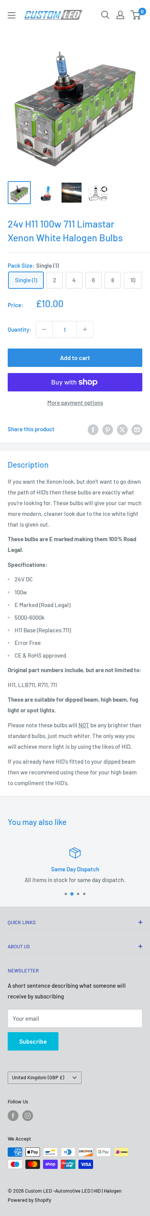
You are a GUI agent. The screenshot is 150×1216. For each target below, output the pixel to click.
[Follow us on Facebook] (13, 1115)
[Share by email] (137, 429)
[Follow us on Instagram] (27, 1115)
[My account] (120, 15)
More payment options (75, 402)
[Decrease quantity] (44, 329)
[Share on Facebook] (93, 429)
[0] (136, 15)
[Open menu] (11, 15)
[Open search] (105, 15)
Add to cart (75, 357)
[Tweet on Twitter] (122, 429)
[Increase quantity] (85, 329)
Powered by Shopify (29, 1200)
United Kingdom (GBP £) (38, 1077)
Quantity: (19, 329)
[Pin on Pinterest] (107, 429)
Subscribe (33, 1041)
